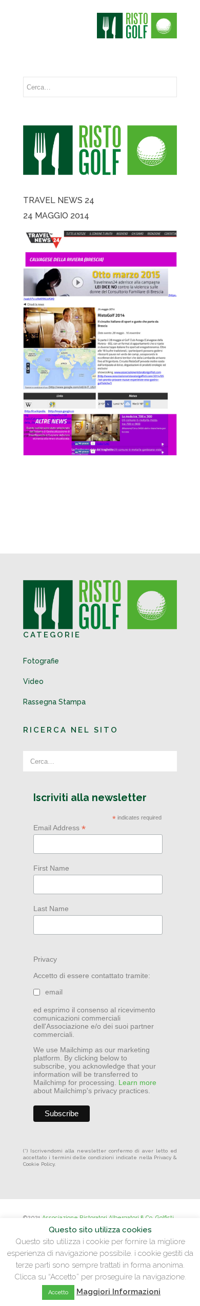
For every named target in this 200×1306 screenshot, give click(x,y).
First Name (51, 868)
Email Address (59, 828)
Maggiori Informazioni (118, 1291)
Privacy (45, 959)
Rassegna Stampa (54, 702)
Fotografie (41, 661)
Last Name (51, 908)
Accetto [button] (58, 1292)
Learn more (137, 1082)
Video (33, 681)
